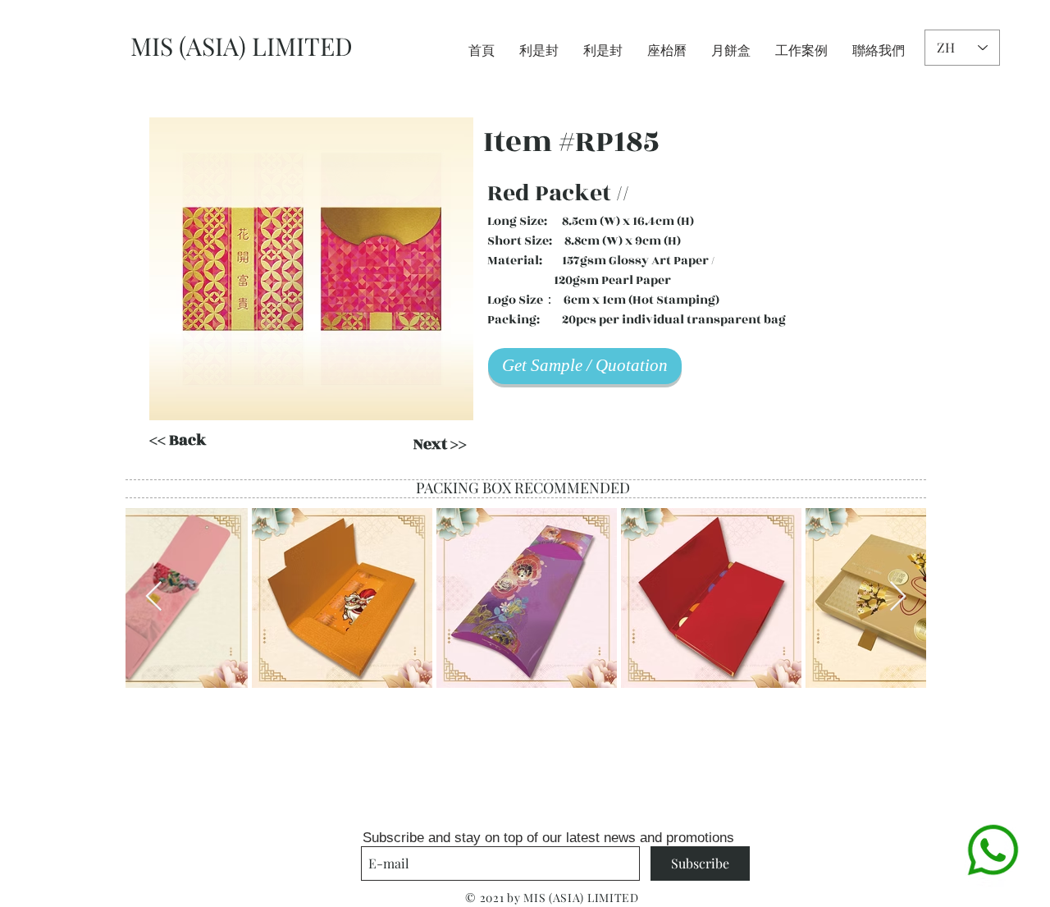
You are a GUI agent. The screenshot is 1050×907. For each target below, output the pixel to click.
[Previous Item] (153, 597)
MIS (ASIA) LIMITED (241, 46)
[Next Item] (897, 597)
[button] (311, 268)
